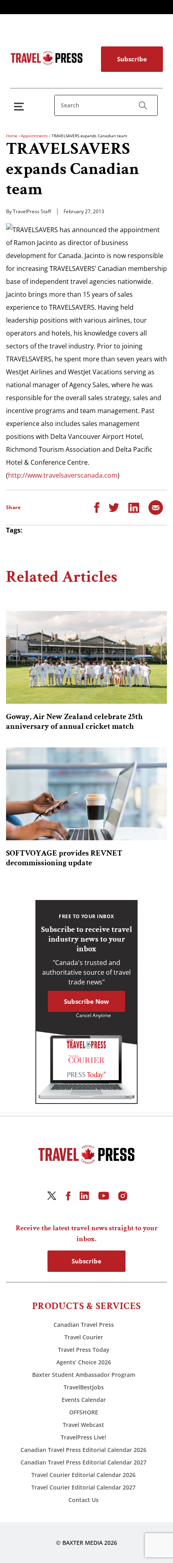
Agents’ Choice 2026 (83, 1362)
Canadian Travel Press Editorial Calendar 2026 (83, 1450)
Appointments (34, 135)
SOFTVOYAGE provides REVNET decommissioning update (64, 858)
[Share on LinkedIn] (133, 506)
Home (11, 135)
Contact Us (83, 1500)
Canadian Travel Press (84, 1324)
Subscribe (132, 59)
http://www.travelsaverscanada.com (62, 475)
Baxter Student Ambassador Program (83, 1374)
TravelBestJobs (84, 1387)
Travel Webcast (83, 1425)
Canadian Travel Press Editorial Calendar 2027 (83, 1462)
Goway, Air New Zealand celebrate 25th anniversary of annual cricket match (74, 721)
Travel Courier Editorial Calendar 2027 (83, 1487)
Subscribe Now (86, 1001)
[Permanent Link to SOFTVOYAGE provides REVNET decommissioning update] (86, 793)
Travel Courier (83, 1337)
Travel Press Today (83, 1349)
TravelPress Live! (83, 1437)
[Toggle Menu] (20, 106)
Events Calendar (84, 1400)
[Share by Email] (155, 506)
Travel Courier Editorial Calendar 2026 (83, 1475)
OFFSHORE (83, 1412)
